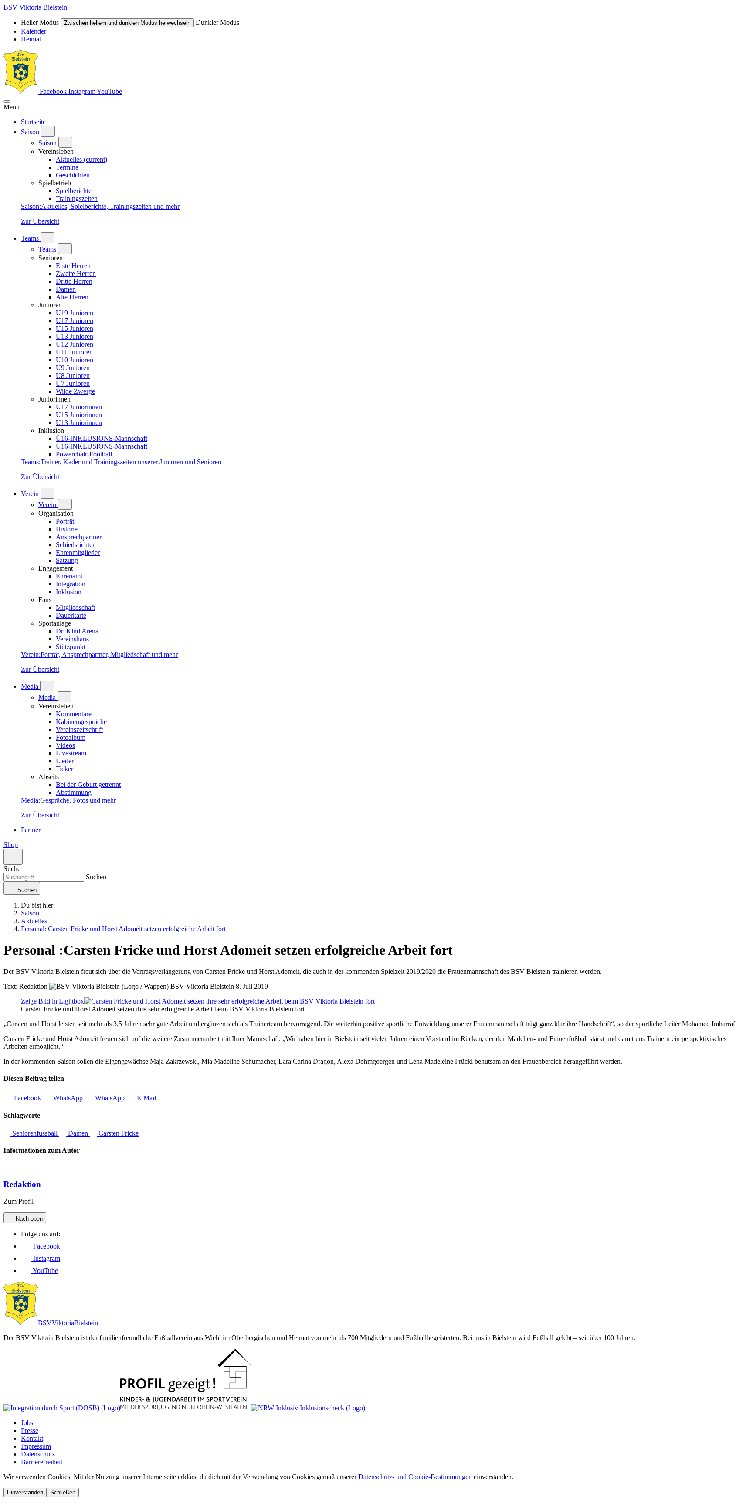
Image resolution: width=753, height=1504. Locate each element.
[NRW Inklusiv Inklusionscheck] (308, 1408)
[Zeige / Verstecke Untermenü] (48, 131)
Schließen (62, 1492)
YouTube (109, 91)
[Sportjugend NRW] (185, 1408)
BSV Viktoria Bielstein (35, 7)
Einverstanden (25, 1492)
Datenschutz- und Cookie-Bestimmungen (416, 1476)
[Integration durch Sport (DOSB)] (61, 1408)
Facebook (53, 91)
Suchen (95, 877)
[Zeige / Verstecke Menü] (6, 101)
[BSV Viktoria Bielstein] (20, 91)
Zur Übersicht (40, 221)
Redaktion (22, 1184)
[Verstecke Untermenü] (65, 142)
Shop (10, 844)
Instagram (82, 91)
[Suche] (13, 857)
